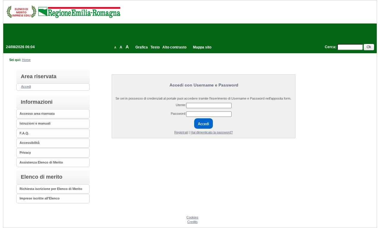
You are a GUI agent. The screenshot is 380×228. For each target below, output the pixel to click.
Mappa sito (202, 47)
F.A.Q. (24, 133)
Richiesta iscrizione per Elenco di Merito (51, 189)
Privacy (25, 152)
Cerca (330, 47)
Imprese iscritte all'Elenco (40, 198)
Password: (178, 113)
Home (26, 60)
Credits (192, 222)
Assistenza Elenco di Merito (41, 162)
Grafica (141, 47)
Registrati (181, 132)
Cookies (192, 217)
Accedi (26, 86)
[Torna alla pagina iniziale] (63, 11)
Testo (155, 47)
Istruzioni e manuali (35, 123)
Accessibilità (29, 142)
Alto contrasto (174, 47)
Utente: (181, 105)
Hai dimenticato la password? (212, 132)
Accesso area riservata (37, 113)
